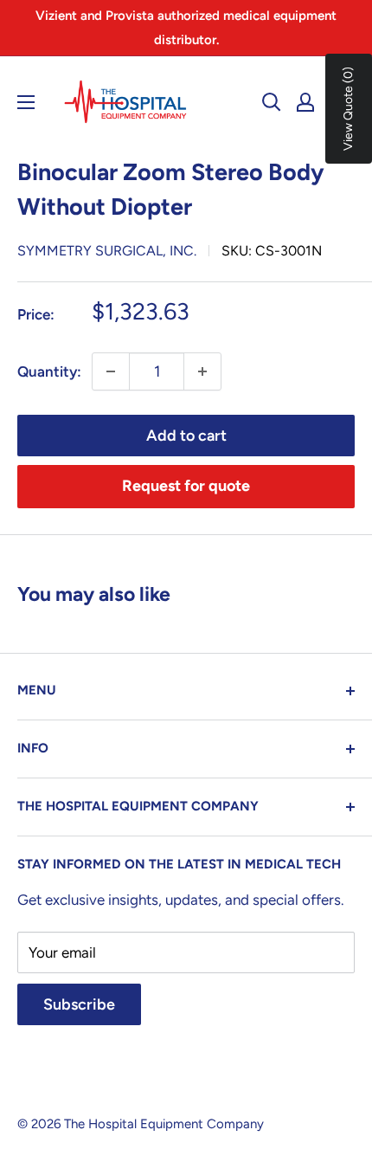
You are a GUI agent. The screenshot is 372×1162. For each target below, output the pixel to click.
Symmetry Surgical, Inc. (106, 250)
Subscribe (79, 1004)
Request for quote (186, 485)
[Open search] (271, 102)
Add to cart (186, 435)
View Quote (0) (348, 109)
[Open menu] (26, 102)
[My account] (305, 102)
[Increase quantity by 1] (202, 371)
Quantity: (49, 371)
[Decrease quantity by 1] (111, 371)
